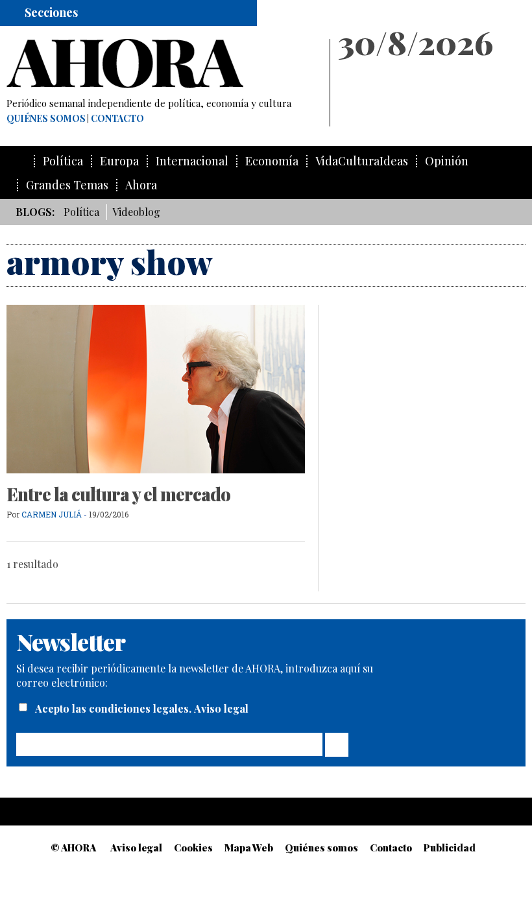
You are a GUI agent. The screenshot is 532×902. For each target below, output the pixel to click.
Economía (271, 161)
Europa (119, 161)
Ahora (141, 185)
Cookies (193, 847)
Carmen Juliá (51, 514)
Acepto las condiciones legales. (114, 708)
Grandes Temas (67, 185)
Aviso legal (221, 708)
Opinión (446, 161)
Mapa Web (248, 847)
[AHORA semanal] (162, 63)
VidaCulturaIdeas (361, 161)
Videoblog (136, 212)
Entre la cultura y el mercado (118, 494)
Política (63, 161)
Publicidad (450, 847)
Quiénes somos (46, 118)
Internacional (192, 161)
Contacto (117, 118)
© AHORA (73, 847)
